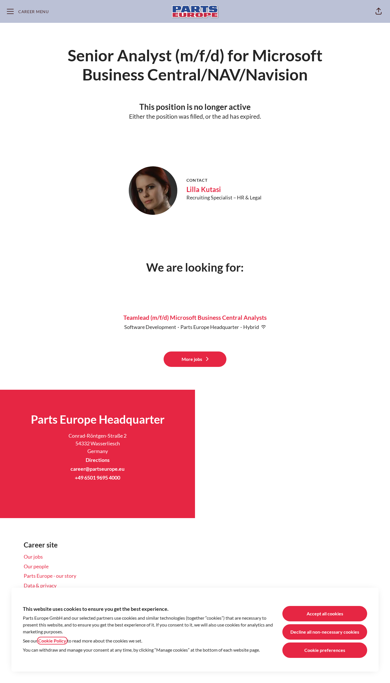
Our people (36, 566)
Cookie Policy (52, 640)
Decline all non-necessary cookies (324, 631)
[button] (379, 11)
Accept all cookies (325, 613)
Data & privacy (40, 585)
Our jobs (33, 556)
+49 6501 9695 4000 (97, 477)
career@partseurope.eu (97, 469)
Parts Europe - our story (50, 576)
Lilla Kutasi (203, 189)
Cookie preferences (324, 650)
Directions (98, 460)
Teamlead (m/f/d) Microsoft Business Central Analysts (195, 317)
